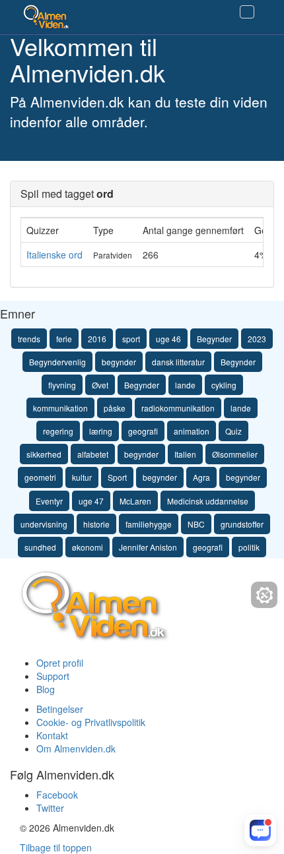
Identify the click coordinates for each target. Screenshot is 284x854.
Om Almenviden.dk (76, 748)
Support (52, 676)
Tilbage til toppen (56, 847)
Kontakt (52, 735)
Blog (45, 689)
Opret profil (59, 662)
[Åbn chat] (260, 830)
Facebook (57, 794)
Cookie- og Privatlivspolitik (90, 722)
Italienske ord (54, 254)
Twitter (50, 807)
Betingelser (59, 709)
